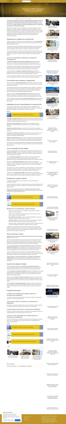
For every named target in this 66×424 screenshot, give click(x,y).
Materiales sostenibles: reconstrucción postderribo (49, 420)
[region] (12, 416)
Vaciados (40, 1)
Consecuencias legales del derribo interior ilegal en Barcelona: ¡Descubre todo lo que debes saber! (49, 419)
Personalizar (5, 420)
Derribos (49, 1)
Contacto (57, 1)
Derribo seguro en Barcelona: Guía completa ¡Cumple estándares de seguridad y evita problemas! (49, 421)
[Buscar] (30, 1)
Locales (45, 1)
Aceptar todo (17, 420)
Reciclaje (53, 1)
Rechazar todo (12, 420)
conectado (18, 366)
